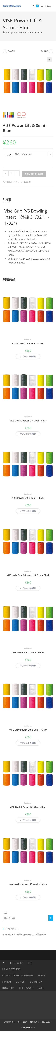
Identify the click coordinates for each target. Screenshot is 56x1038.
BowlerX (8, 987)
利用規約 (33, 1022)
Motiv (42, 975)
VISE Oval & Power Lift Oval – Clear (28, 420)
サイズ (7, 155)
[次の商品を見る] (51, 51)
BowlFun (36, 981)
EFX (30, 962)
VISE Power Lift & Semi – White (28, 652)
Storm (6, 981)
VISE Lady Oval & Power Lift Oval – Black (28, 575)
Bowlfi (20, 981)
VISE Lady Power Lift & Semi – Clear (28, 729)
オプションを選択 (28, 356)
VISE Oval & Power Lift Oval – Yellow (28, 884)
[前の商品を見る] (5, 51)
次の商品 (44, 51)
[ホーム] (4, 32)
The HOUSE (26, 987)
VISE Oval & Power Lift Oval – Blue (28, 807)
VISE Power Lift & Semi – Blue (29, 32)
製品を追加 (41, 934)
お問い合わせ (46, 1022)
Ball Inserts (28, 339)
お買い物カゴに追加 (34, 173)
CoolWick (16, 962)
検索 (5, 913)
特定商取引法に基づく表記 (15, 1022)
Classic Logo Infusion (17, 975)
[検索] (50, 918)
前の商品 (11, 51)
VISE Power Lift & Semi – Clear (28, 343)
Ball (41, 987)
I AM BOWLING (11, 969)
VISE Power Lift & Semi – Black (28, 497)
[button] (49, 59)
